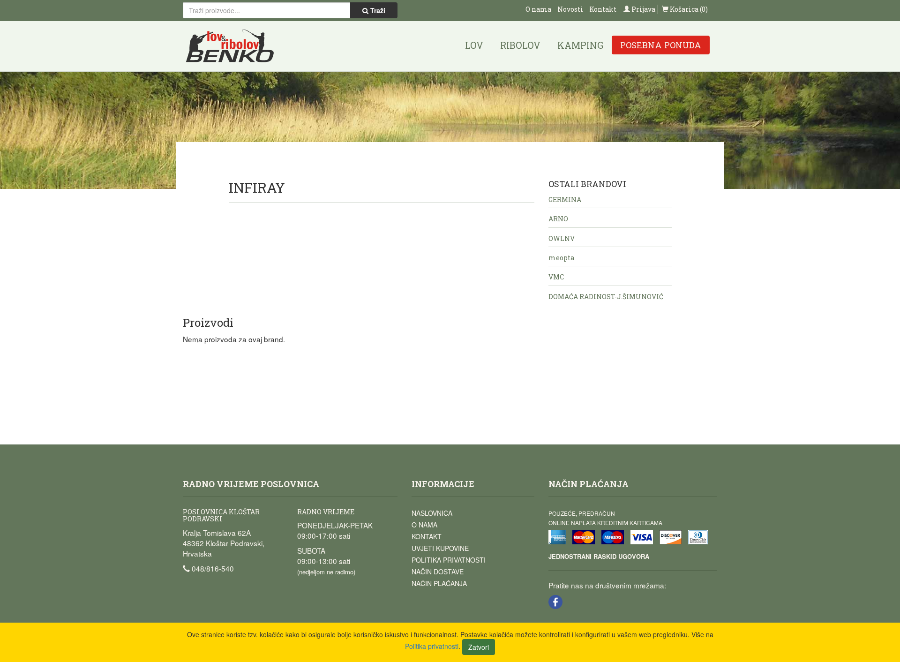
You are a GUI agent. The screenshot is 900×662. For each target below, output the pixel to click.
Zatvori (478, 647)
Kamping (580, 45)
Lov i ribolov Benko (230, 46)
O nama (538, 9)
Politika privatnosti (449, 559)
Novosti (570, 9)
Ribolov (520, 45)
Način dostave (438, 571)
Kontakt (602, 9)
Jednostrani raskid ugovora (598, 556)
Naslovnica (432, 513)
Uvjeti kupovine (440, 548)
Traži (376, 10)
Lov (474, 45)
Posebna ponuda (660, 45)
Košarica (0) (688, 9)
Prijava (642, 9)
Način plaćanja (439, 583)
